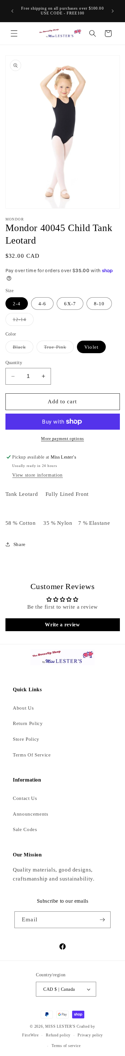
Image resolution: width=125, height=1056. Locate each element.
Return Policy (28, 723)
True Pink (59, 348)
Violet (91, 347)
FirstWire (30, 1035)
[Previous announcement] (12, 11)
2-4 (17, 303)
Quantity (13, 362)
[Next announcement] (113, 11)
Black (23, 348)
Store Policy (26, 739)
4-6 (42, 303)
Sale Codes (25, 829)
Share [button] (19, 544)
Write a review (62, 624)
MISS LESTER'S (61, 1026)
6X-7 (70, 303)
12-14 (23, 321)
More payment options (62, 438)
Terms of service (66, 1045)
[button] (14, 33)
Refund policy (58, 1035)
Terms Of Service (32, 754)
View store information (37, 475)
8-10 (99, 303)
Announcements (30, 814)
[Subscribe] (102, 919)
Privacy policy (90, 1035)
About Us (23, 708)
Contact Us (25, 798)
